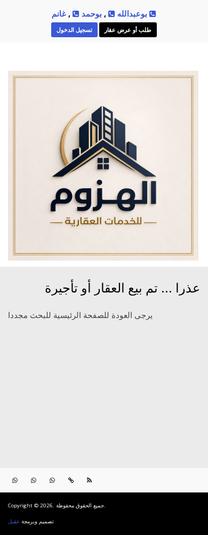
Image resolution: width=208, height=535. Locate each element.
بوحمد (90, 13)
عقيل (14, 521)
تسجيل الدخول (74, 30)
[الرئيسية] (103, 256)
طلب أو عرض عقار (128, 30)
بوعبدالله (131, 13)
